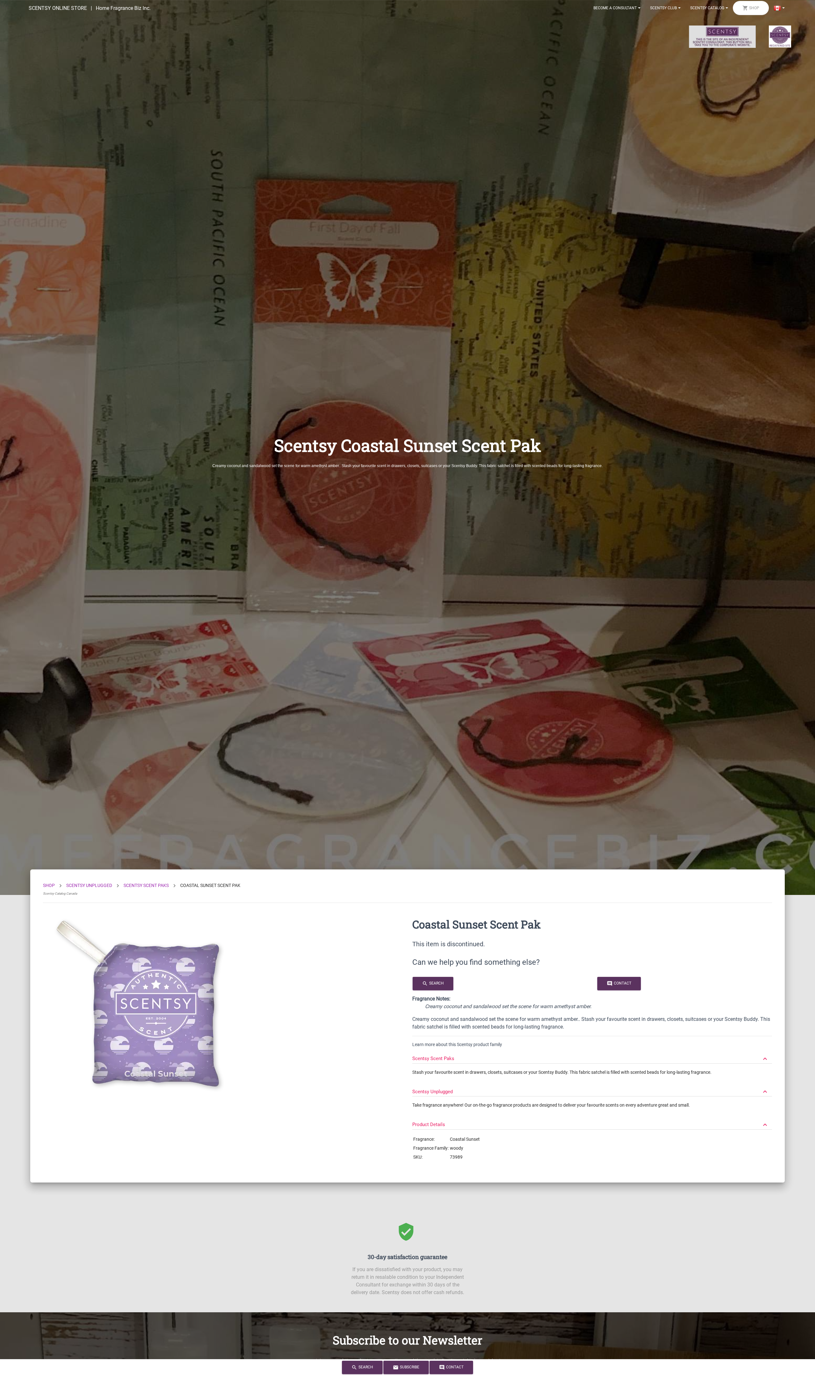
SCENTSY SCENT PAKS (146, 885)
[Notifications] (779, 8)
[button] (592, 1056)
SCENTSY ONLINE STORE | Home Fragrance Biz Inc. (90, 8)
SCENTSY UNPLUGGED (89, 885)
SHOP (49, 885)
